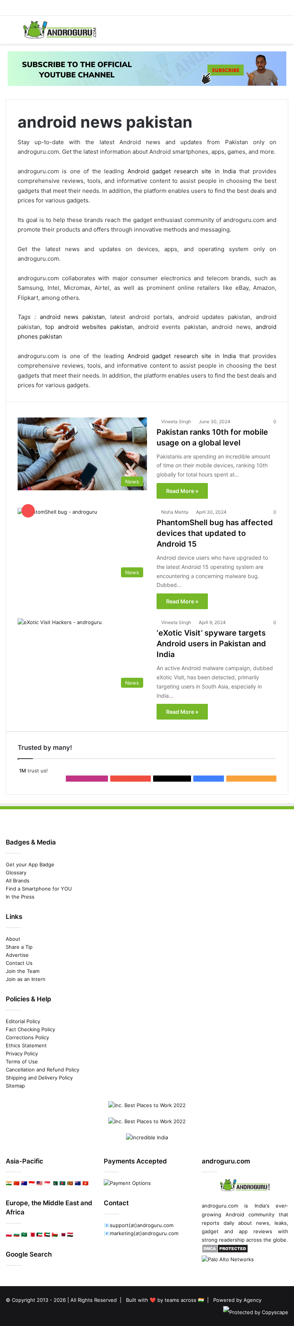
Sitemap (15, 1086)
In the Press (20, 897)
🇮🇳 (9, 1183)
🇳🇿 (78, 1183)
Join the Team (22, 971)
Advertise (17, 955)
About (13, 939)
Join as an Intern (26, 979)
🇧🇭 (32, 1234)
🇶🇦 (62, 1234)
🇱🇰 (70, 1183)
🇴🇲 (55, 1234)
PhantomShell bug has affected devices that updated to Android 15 (215, 533)
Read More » (182, 491)
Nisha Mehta (174, 512)
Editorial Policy (23, 1021)
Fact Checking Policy (30, 1029)
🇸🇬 (47, 1183)
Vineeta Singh (176, 421)
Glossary (16, 872)
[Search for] (284, 32)
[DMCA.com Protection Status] (225, 1251)
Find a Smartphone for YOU (39, 889)
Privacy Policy (22, 1053)
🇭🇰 (85, 1183)
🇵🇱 (9, 1234)
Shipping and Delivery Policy (39, 1078)
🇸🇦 (24, 1234)
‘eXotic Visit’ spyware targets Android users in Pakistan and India (211, 643)
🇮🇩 (32, 1183)
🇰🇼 (39, 1234)
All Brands (17, 880)
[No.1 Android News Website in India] (59, 29)
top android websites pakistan (88, 326)
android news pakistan (72, 316)
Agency (252, 1300)
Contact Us (19, 963)
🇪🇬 (70, 1234)
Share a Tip (19, 947)
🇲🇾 (39, 1183)
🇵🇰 (55, 1183)
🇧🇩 (62, 1183)
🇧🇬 (16, 1234)
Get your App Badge (30, 864)
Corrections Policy (27, 1037)
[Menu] (9, 32)
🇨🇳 (16, 1183)
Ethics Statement (26, 1045)
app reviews (255, 1231)
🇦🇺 (24, 1183)
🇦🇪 (47, 1234)
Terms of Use (22, 1061)
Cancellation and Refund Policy (42, 1069)
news (262, 1223)
